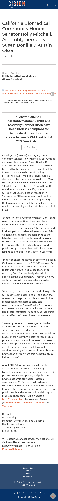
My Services (28, 476)
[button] (47, 4)
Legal (14, 493)
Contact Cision (29, 468)
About (28, 473)
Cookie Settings (40, 493)
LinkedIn (39, 402)
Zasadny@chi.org (12, 449)
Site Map (22, 493)
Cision (33, 497)
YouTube (7, 406)
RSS (30, 493)
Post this (31, 147)
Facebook (27, 402)
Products (29, 471)
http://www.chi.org (13, 399)
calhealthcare (12, 402)
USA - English (8, 56)
